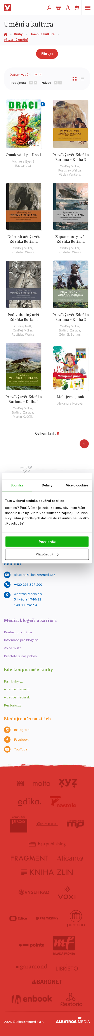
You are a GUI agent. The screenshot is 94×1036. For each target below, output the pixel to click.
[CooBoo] (20, 783)
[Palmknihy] (47, 918)
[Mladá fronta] (64, 945)
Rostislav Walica (69, 170)
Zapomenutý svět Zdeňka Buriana (70, 239)
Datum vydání (20, 74)
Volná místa (12, 648)
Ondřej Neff (22, 326)
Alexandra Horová (70, 403)
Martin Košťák (23, 416)
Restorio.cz (12, 705)
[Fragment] (29, 858)
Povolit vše (47, 541)
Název (46, 83)
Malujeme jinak (70, 396)
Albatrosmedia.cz (17, 689)
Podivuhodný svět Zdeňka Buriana (23, 317)
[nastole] (62, 802)
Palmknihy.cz (13, 681)
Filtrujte (47, 54)
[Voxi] (67, 892)
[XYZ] (68, 783)
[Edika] (29, 802)
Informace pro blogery (21, 640)
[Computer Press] (18, 824)
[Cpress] (47, 824)
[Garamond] (32, 967)
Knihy (18, 34)
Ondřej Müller (69, 166)
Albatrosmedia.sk (17, 697)
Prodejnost (18, 83)
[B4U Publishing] (47, 844)
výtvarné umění (16, 39)
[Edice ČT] (18, 918)
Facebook (21, 739)
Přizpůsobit (44, 554)
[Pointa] (32, 945)
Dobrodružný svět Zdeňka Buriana (23, 239)
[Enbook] (31, 999)
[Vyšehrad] (34, 892)
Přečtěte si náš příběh (20, 656)
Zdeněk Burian (69, 334)
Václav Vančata (69, 174)
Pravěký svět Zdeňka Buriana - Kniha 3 (70, 157)
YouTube (21, 749)
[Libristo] (67, 967)
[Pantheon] (76, 918)
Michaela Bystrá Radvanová (23, 163)
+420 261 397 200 (28, 584)
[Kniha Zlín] (47, 872)
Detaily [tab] (47, 485)
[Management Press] (75, 824)
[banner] (8, 7)
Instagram (22, 729)
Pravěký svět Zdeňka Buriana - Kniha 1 (23, 399)
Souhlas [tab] (16, 485)
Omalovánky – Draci (23, 154)
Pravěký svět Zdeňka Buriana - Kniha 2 (70, 317)
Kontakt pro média (18, 632)
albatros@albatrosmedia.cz (34, 574)
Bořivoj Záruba (69, 330)
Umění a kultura (42, 34)
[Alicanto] (70, 858)
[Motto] (41, 783)
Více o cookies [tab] (77, 485)
